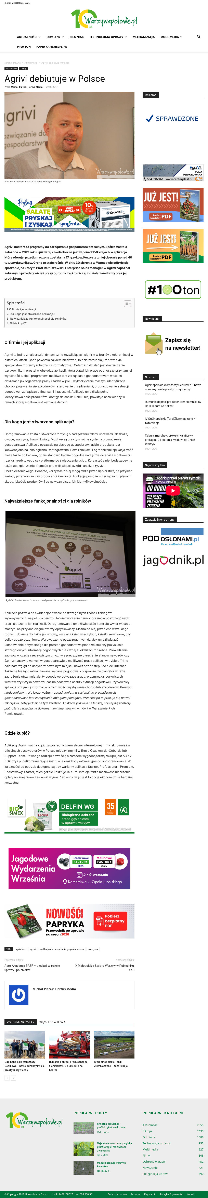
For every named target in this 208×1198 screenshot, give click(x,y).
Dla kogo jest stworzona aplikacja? (32, 314)
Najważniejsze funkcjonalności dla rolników (38, 318)
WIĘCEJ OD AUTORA (52, 1022)
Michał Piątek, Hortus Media (27, 86)
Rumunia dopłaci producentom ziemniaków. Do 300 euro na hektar (68, 1065)
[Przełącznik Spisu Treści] (125, 303)
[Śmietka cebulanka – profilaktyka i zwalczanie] (84, 1128)
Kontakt (191, 1194)
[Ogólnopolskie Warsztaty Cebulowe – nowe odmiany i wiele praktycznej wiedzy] (24, 1045)
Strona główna (12, 62)
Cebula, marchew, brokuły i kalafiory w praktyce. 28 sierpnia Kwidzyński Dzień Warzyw (170, 440)
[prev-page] (7, 1078)
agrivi (33, 948)
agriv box (21, 948)
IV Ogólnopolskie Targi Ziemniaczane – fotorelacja (170, 421)
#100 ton (24, 47)
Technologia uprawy (106, 37)
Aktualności (27, 37)
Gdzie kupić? (18, 323)
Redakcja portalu (117, 1194)
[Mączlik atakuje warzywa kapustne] (84, 1168)
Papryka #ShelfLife (51, 47)
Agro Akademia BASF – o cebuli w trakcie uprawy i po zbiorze (32, 968)
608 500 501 (87, 1194)
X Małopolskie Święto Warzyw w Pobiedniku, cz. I (104, 968)
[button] (199, 37)
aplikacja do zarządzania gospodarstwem (62, 948)
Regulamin (150, 1194)
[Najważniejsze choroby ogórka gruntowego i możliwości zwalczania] (84, 1149)
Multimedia (169, 37)
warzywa (93, 948)
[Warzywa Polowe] (104, 19)
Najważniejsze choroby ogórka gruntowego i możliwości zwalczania (114, 1147)
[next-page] (13, 1078)
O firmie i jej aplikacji (22, 309)
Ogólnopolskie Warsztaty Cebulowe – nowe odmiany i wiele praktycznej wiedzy (24, 1065)
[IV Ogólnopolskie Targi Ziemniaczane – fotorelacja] (114, 1045)
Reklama (135, 1194)
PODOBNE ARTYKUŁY (21, 1022)
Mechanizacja (144, 37)
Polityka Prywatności (171, 1194)
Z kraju (23, 68)
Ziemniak (77, 37)
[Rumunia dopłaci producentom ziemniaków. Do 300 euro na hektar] (69, 1045)
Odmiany (54, 37)
